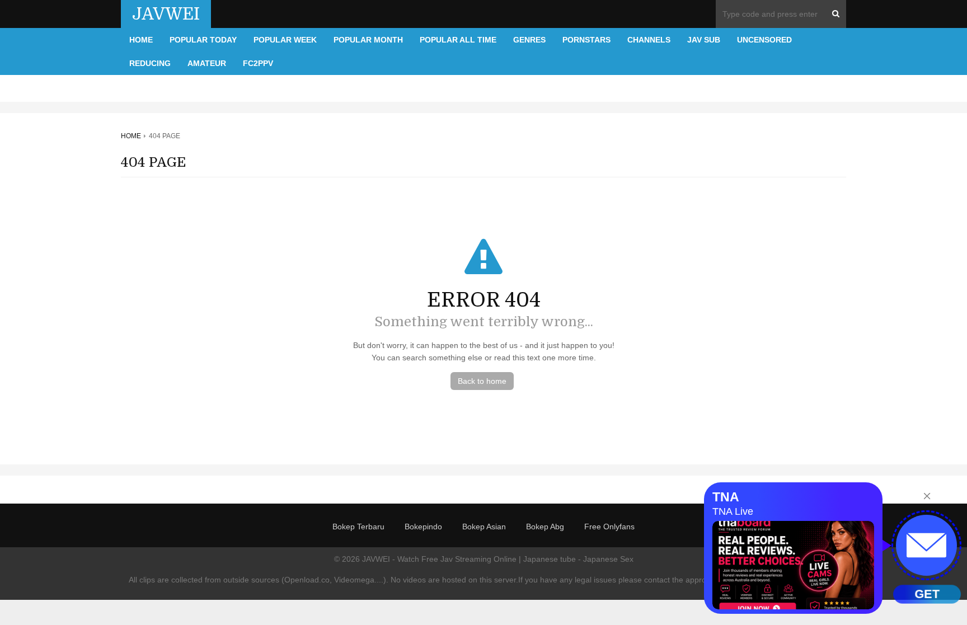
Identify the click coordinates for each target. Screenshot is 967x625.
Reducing (150, 63)
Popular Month (368, 39)
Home (141, 39)
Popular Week (285, 39)
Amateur (206, 63)
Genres (529, 39)
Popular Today (203, 39)
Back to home (482, 381)
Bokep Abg (545, 526)
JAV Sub (703, 39)
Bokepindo (423, 526)
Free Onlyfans (609, 526)
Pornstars (586, 39)
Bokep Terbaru (358, 526)
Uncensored (764, 39)
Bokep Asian (484, 526)
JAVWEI (166, 14)
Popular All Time (458, 39)
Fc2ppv (258, 63)
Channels (648, 39)
